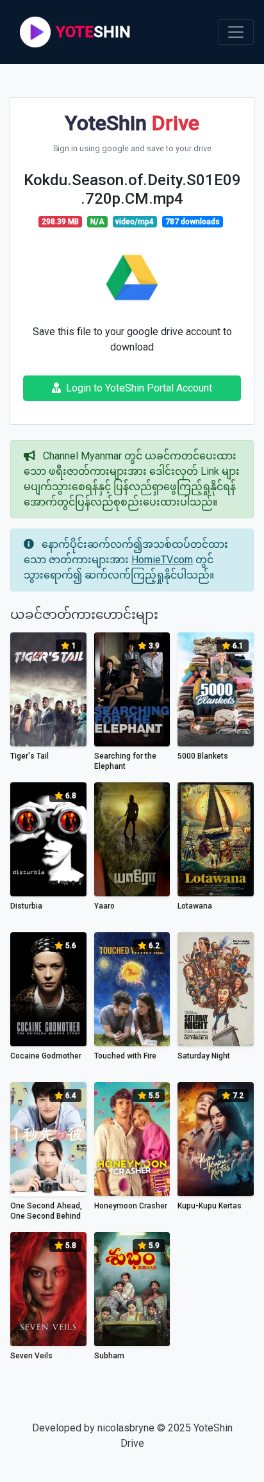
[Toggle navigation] (236, 32)
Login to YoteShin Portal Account (139, 388)
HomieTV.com (162, 560)
